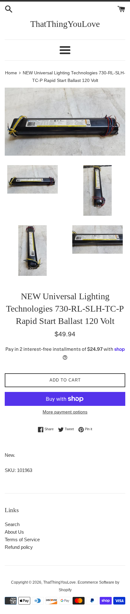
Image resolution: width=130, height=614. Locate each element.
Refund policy (19, 547)
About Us (14, 532)
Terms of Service (22, 539)
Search (12, 524)
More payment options (65, 411)
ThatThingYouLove (65, 24)
